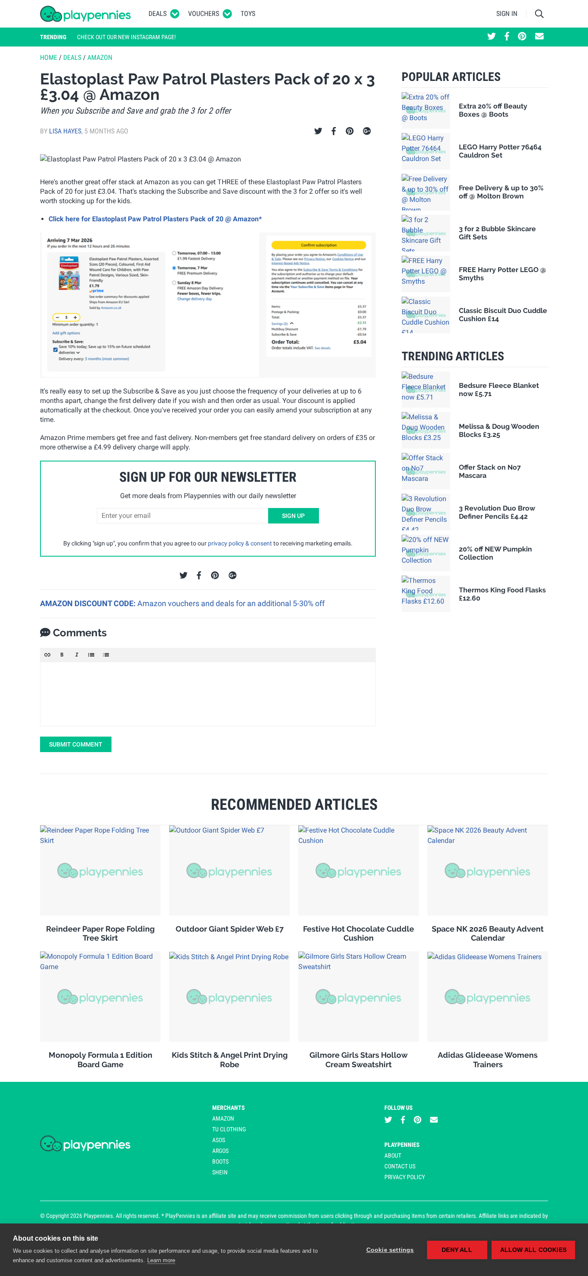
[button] (47, 655)
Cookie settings (390, 1250)
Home (48, 57)
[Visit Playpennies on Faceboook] (507, 37)
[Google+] (367, 131)
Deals (158, 13)
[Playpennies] (85, 14)
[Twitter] (318, 131)
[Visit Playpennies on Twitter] (491, 37)
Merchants (228, 1107)
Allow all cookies (533, 1250)
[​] (208, 694)
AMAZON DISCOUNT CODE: (88, 603)
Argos (220, 1150)
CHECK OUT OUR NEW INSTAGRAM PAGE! (126, 37)
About (392, 1155)
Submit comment (75, 744)
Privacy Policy (404, 1177)
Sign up (293, 515)
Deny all (457, 1250)
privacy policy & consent (240, 543)
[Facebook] (333, 131)
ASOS (218, 1140)
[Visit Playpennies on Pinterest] (522, 37)
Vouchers (203, 13)
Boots (220, 1161)
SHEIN (220, 1172)
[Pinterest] (350, 131)
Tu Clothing (229, 1129)
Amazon (99, 57)
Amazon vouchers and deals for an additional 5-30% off (231, 603)
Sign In (506, 13)
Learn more (161, 1260)
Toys (248, 13)
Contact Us (399, 1166)
